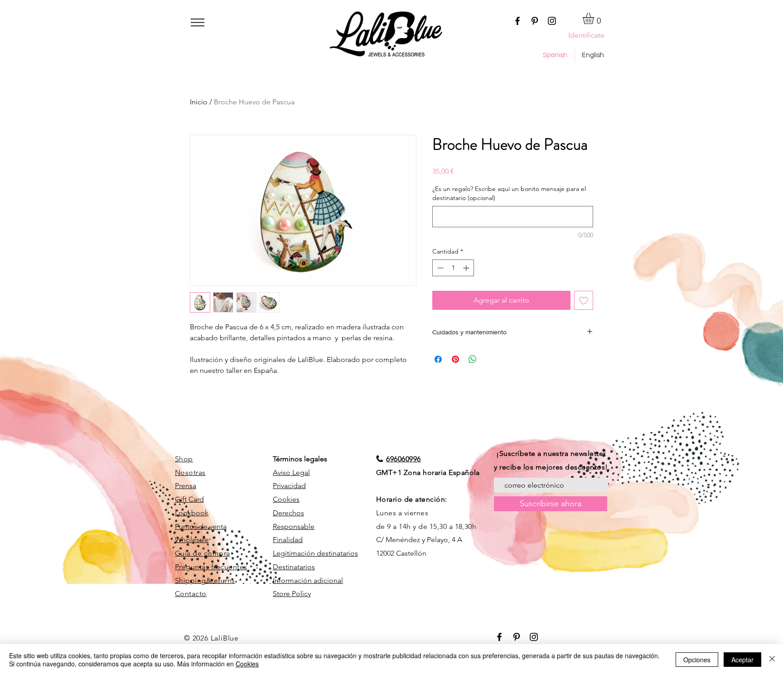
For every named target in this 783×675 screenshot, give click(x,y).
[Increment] (467, 268)
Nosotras (190, 472)
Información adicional (308, 580)
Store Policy (292, 593)
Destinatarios (294, 566)
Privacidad (289, 485)
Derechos (288, 513)
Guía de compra (202, 553)
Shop (184, 459)
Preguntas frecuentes (211, 566)
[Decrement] (439, 268)
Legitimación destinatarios (315, 553)
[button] (197, 22)
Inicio (199, 102)
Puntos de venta (201, 526)
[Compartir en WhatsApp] (472, 359)
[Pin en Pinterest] (455, 359)
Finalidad (288, 539)
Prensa (185, 485)
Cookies (286, 499)
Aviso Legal (291, 472)
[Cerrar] (772, 659)
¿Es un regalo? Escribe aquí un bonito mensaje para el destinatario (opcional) (509, 193)
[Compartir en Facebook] (438, 359)
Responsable (293, 526)
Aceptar (742, 659)
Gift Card (189, 499)
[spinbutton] (453, 268)
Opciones (696, 659)
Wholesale (192, 539)
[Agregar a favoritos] (583, 300)
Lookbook (191, 513)
